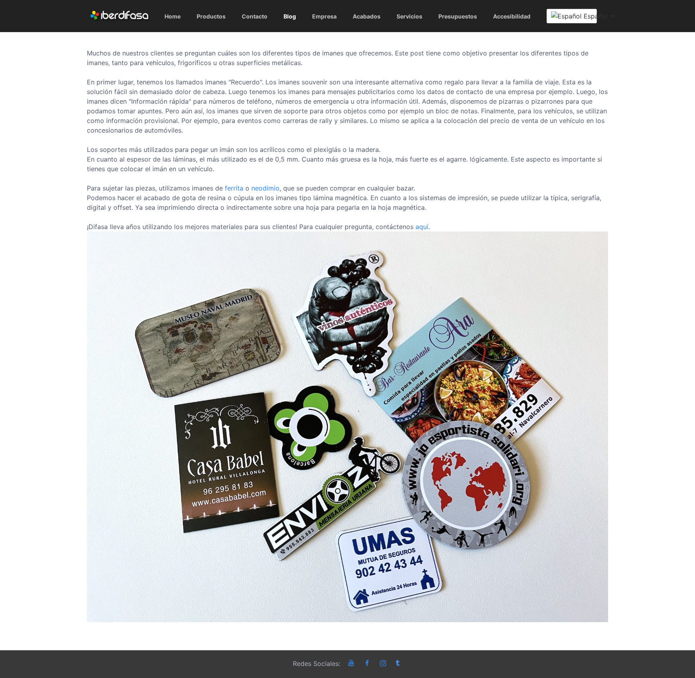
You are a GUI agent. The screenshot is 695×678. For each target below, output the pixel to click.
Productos (211, 16)
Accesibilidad (512, 16)
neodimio (265, 188)
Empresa (324, 16)
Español (589, 16)
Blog (290, 16)
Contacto (254, 16)
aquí (421, 227)
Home (172, 16)
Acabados (366, 16)
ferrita (234, 188)
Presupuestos (457, 16)
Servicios (409, 16)
